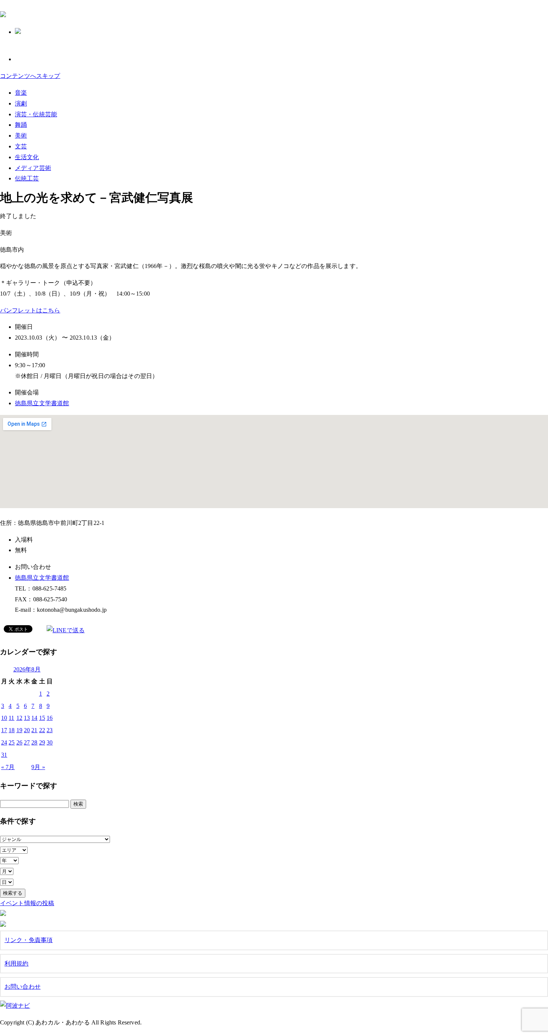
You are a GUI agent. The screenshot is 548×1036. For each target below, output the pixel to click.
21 (34, 730)
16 (50, 718)
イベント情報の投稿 (27, 903)
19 (19, 730)
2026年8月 (27, 669)
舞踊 (21, 125)
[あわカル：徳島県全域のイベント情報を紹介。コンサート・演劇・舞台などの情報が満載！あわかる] (3, 13)
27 (27, 742)
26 (19, 742)
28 (34, 742)
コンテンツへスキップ (30, 76)
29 (42, 742)
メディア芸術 (33, 168)
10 (4, 718)
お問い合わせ (22, 986)
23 (50, 730)
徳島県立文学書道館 (42, 403)
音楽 (21, 92)
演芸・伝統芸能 (36, 114)
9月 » (38, 767)
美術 (21, 135)
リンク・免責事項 (28, 940)
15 (42, 718)
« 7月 (8, 767)
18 (12, 730)
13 (27, 718)
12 (19, 718)
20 (27, 730)
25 (12, 742)
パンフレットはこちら (30, 310)
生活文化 (27, 157)
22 (42, 730)
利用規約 (16, 963)
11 (11, 718)
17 (4, 730)
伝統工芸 (27, 178)
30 (50, 742)
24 (4, 742)
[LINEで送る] (66, 630)
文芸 (21, 146)
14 (34, 718)
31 (4, 755)
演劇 (21, 103)
